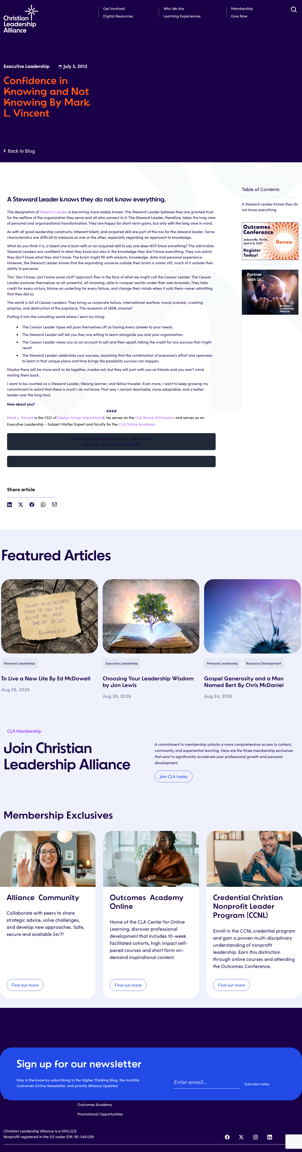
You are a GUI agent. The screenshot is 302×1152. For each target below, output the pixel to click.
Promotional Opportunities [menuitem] (100, 1113)
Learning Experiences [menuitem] (182, 15)
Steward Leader (53, 211)
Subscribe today (257, 1084)
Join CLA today (174, 776)
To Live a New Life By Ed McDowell (45, 679)
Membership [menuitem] (242, 8)
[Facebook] (227, 1137)
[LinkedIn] (269, 1137)
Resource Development (263, 663)
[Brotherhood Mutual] (270, 289)
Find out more (25, 985)
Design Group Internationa (80, 417)
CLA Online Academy (136, 424)
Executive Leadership (121, 663)
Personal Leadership (19, 663)
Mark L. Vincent (20, 417)
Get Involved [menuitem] (114, 8)
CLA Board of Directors (154, 417)
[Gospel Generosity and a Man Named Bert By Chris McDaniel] (252, 616)
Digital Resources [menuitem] (118, 15)
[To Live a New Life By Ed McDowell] (49, 616)
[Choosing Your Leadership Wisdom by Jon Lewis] (151, 616)
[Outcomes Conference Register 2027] (270, 238)
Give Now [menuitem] (239, 15)
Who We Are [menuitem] (174, 8)
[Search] (293, 9)
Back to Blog (21, 151)
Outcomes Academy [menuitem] (94, 1104)
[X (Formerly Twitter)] (241, 1137)
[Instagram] (255, 1137)
